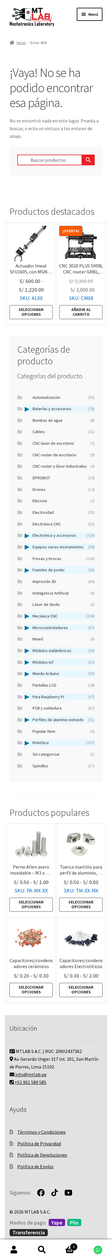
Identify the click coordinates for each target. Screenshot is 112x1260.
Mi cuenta (14, 1250)
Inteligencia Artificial (64, 593)
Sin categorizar (64, 754)
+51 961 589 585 (30, 1082)
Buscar (42, 1250)
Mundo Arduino (64, 673)
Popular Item (64, 731)
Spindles (64, 766)
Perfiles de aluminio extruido (64, 719)
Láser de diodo (64, 604)
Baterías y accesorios (64, 408)
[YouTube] (68, 1193)
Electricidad (64, 512)
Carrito (65, 1244)
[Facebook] (41, 1193)
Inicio (21, 42)
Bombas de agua (64, 420)
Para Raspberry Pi (64, 696)
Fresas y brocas (64, 558)
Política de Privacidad (39, 1144)
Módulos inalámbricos (64, 650)
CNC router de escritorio (64, 455)
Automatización (64, 397)
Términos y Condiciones (41, 1132)
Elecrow (64, 500)
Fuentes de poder (64, 570)
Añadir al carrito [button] (81, 312)
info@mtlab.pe (30, 1074)
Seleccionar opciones (31, 312)
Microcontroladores (64, 627)
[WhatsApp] (98, 1250)
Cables (64, 431)
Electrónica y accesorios (64, 535)
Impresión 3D (64, 581)
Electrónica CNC (64, 524)
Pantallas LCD (64, 685)
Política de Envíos (35, 1166)
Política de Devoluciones (42, 1155)
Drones (64, 489)
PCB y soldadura (64, 708)
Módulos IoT (64, 662)
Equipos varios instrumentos (64, 547)
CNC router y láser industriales (64, 466)
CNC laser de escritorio (64, 443)
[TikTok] (55, 1193)
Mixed (64, 639)
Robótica (64, 742)
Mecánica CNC (64, 616)
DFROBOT (64, 477)
